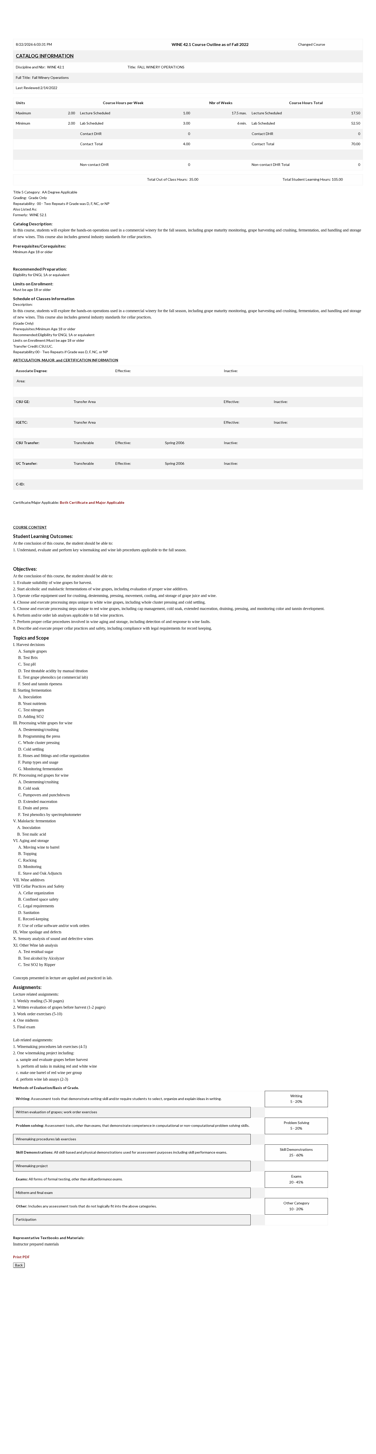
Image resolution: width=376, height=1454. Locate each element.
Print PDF (21, 1257)
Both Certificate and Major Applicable (92, 502)
